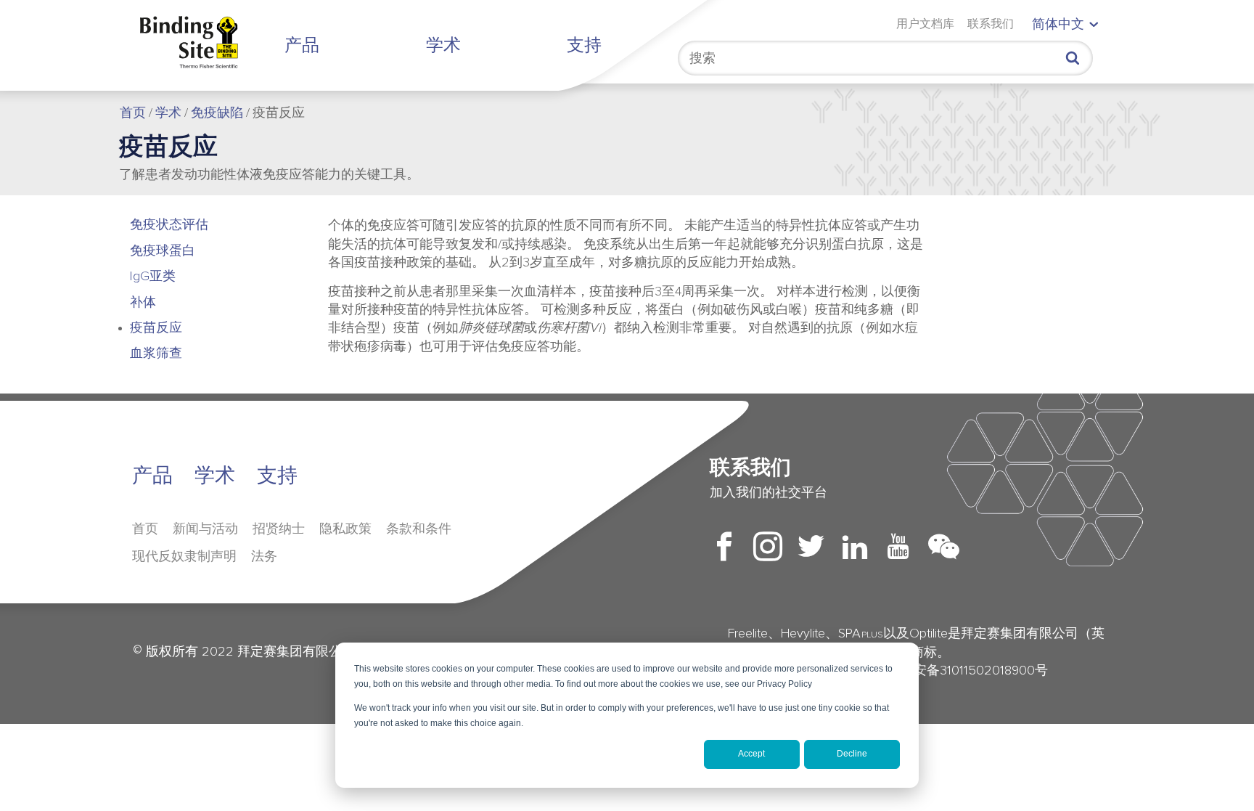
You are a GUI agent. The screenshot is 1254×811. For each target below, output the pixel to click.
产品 (301, 45)
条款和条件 (418, 529)
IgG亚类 (153, 276)
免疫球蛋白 (162, 251)
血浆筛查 (156, 353)
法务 (264, 556)
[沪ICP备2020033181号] (1050, 670)
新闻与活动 (205, 529)
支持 (584, 45)
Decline (852, 754)
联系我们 (990, 24)
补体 (143, 302)
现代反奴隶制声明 (184, 556)
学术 (443, 45)
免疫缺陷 (217, 113)
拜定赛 (201, 42)
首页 (133, 113)
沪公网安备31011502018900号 (952, 670)
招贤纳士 (279, 529)
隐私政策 (345, 529)
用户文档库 (925, 24)
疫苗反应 (156, 328)
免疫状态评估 (169, 225)
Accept (751, 754)
